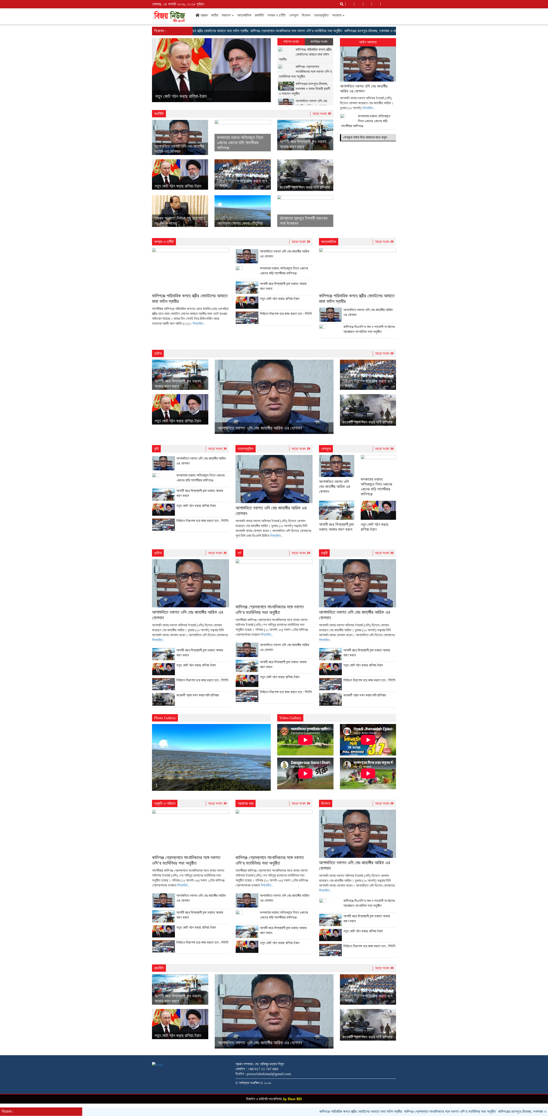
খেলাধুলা (293, 15)
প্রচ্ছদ (204, 15)
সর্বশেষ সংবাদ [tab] (291, 42)
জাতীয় (214, 15)
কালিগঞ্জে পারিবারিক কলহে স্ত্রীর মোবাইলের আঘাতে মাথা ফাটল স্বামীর (305, 54)
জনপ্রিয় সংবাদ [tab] (319, 42)
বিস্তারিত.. (368, 108)
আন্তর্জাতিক (244, 15)
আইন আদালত (368, 42)
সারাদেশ (227, 15)
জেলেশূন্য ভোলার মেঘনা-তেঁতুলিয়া (240, 223)
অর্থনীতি (159, 114)
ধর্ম (239, 553)
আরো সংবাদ (320, 114)
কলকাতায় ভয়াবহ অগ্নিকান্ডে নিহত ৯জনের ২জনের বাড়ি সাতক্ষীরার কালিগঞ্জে (240, 142)
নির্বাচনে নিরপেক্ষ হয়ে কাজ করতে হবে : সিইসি (189, 96)
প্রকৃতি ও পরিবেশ (164, 803)
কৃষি (156, 449)
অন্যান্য (337, 15)
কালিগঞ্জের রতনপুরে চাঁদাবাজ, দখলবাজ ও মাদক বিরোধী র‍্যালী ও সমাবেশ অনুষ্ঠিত (343, 31)
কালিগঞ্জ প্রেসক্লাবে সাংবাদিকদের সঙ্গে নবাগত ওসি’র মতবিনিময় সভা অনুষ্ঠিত (248, 31)
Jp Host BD (292, 1099)
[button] (161, 70)
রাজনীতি (259, 15)
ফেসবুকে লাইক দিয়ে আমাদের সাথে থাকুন (365, 137)
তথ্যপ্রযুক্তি (321, 15)
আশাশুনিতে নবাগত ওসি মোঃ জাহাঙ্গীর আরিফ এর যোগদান (260, 428)
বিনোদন (306, 15)
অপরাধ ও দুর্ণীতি (276, 15)
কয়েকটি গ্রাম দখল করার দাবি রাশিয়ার (305, 187)
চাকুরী (324, 553)
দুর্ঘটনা (158, 353)
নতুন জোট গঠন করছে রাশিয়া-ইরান (178, 186)
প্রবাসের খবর (245, 803)
